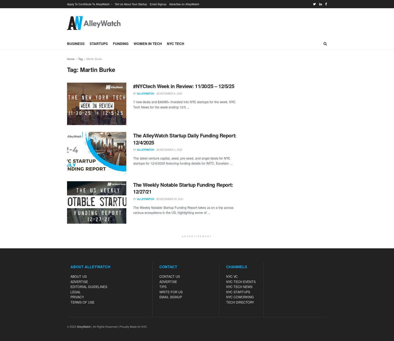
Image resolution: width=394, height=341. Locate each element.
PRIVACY (77, 297)
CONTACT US (169, 276)
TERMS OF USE (82, 302)
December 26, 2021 (171, 199)
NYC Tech (175, 43)
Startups (99, 43)
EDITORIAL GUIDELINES (88, 286)
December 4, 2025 (170, 149)
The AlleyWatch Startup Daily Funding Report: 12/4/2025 (184, 139)
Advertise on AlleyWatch (184, 4)
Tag (80, 59)
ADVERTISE (79, 281)
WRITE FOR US (171, 292)
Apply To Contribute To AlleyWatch (88, 4)
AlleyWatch (145, 93)
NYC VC (232, 276)
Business (76, 43)
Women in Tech (148, 43)
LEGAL (75, 292)
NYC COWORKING (240, 297)
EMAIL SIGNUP (170, 297)
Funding (121, 43)
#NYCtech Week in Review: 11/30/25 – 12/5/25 (183, 86)
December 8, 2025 (170, 93)
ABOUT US (78, 276)
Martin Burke (94, 59)
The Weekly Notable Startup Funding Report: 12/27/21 (183, 188)
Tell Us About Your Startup (131, 4)
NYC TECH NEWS (239, 286)
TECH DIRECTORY (240, 302)
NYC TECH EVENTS (241, 281)
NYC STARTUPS (238, 292)
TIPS (162, 286)
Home (71, 59)
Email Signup (158, 4)
